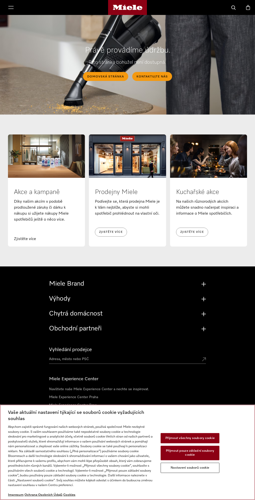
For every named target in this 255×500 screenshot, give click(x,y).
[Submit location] (204, 359)
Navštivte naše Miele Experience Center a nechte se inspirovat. (99, 389)
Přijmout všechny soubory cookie (190, 438)
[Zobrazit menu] (11, 7)
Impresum (16, 495)
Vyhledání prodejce (70, 349)
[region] (127, 452)
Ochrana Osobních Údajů (43, 495)
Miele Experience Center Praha (73, 397)
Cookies (69, 495)
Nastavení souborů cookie (190, 467)
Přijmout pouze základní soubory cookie (190, 453)
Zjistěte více (111, 232)
